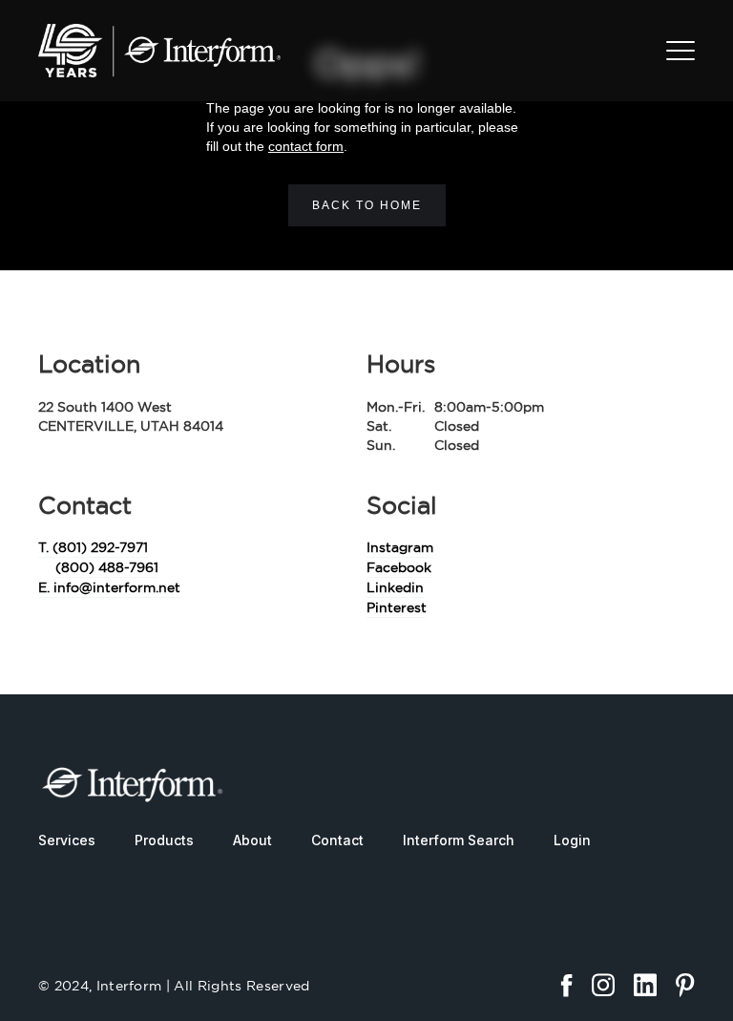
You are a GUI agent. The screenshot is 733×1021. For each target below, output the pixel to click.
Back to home (367, 205)
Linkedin (395, 587)
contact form (306, 146)
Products (164, 840)
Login (572, 840)
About (252, 840)
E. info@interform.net (109, 587)
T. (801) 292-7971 (93, 547)
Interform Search (458, 840)
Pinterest (396, 607)
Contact (337, 840)
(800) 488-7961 (106, 567)
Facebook (398, 567)
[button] (680, 50)
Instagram (399, 547)
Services (66, 840)
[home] (159, 50)
